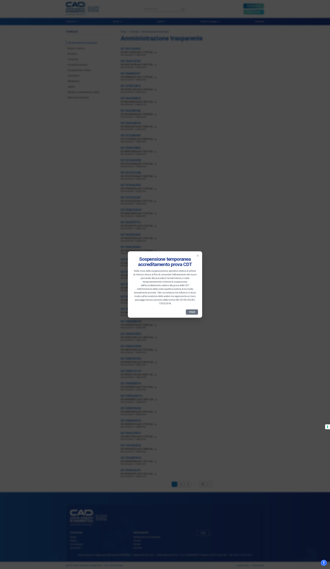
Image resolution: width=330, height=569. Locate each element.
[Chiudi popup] (198, 256)
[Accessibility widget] (324, 563)
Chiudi (192, 312)
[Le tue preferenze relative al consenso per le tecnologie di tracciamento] (327, 426)
